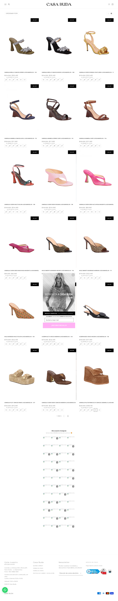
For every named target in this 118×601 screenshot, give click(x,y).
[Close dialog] (73, 275)
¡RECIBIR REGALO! (59, 325)
